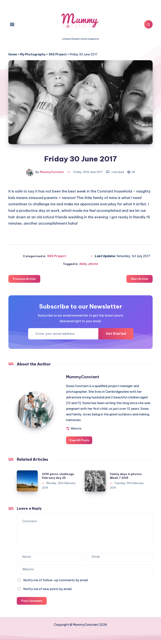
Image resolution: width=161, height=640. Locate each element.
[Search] (148, 24)
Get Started (116, 333)
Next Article (139, 278)
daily (83, 264)
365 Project (58, 54)
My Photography (32, 54)
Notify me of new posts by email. (47, 589)
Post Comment (31, 600)
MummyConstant (82, 376)
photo (93, 264)
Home (12, 54)
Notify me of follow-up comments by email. (55, 580)
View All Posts (79, 440)
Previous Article (24, 278)
